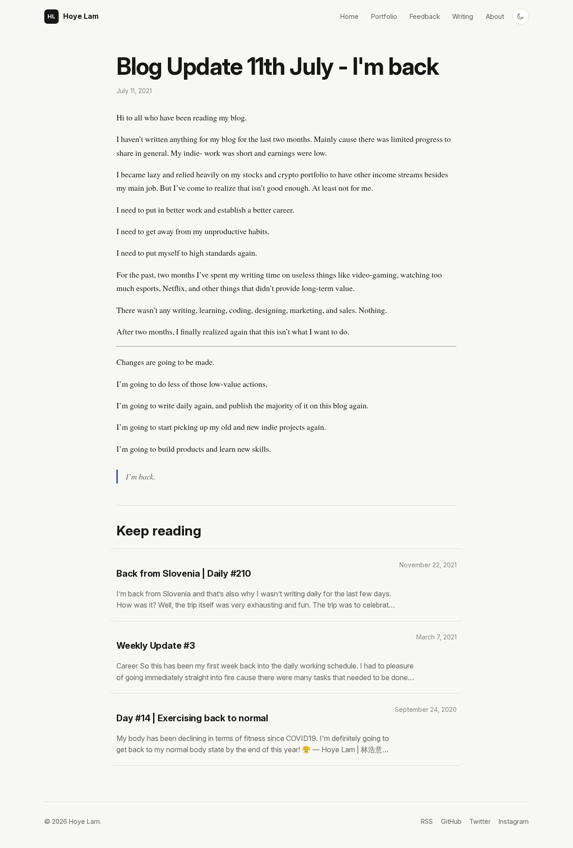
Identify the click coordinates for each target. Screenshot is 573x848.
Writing (462, 16)
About (495, 16)
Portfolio (384, 16)
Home (349, 16)
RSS (427, 821)
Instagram (514, 821)
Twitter (480, 821)
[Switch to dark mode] (521, 17)
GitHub (451, 821)
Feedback (424, 16)
